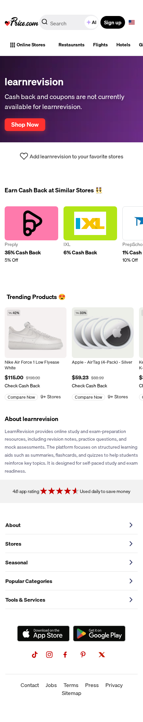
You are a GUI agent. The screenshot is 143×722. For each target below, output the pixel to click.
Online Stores (31, 44)
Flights (100, 44)
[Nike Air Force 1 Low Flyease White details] (36, 332)
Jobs (51, 685)
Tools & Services (25, 599)
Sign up (112, 22)
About (13, 525)
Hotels (123, 44)
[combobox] (69, 22)
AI (94, 22)
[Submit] (45, 23)
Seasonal (16, 562)
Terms (71, 685)
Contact (30, 685)
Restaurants (71, 44)
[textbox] (132, 22)
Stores (13, 543)
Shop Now (25, 124)
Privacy (114, 685)
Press (92, 685)
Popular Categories (28, 581)
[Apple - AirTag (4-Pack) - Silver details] (103, 332)
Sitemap (71, 693)
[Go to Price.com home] (22, 22)
